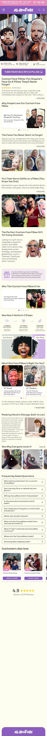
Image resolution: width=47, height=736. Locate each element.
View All (42, 446)
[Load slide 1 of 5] (19, 130)
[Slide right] (44, 37)
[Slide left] (2, 37)
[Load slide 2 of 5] (21, 130)
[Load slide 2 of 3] (23, 398)
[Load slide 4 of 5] (25, 130)
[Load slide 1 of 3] (21, 398)
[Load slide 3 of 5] (23, 130)
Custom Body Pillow (10, 573)
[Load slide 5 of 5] (28, 130)
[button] (3, 10)
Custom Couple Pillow (32, 573)
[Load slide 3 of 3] (25, 398)
